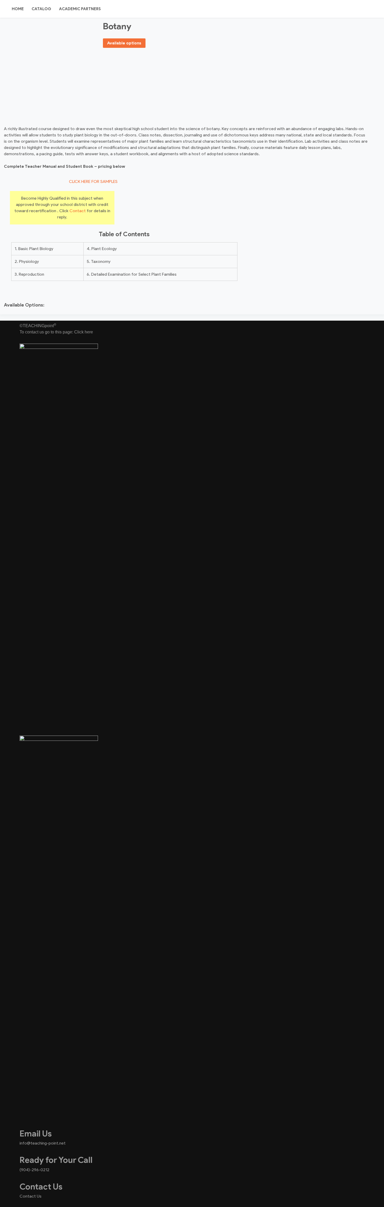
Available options (124, 43)
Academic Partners (80, 9)
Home (18, 9)
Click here (83, 332)
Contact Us (31, 1196)
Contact (77, 210)
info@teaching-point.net (43, 1143)
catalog (41, 9)
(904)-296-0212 (34, 1169)
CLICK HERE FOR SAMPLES (93, 181)
